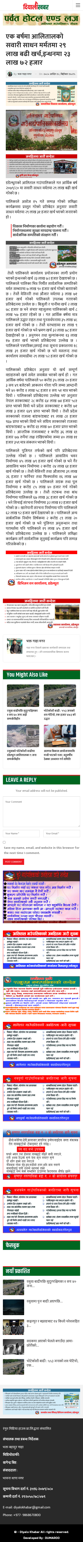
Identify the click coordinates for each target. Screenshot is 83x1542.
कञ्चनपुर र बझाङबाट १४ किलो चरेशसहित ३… (53, 1324)
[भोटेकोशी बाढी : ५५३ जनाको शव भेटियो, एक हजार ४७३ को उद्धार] (60, 695)
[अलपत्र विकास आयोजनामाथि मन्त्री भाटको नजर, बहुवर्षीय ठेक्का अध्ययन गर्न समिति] (60, 736)
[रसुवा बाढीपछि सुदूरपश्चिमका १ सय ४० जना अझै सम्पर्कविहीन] (23, 695)
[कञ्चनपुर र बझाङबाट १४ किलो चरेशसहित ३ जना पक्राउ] (13, 1327)
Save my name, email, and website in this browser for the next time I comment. (41, 850)
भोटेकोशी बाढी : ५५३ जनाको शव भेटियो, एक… (52, 1363)
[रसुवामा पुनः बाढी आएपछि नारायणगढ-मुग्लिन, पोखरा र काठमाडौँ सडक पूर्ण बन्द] (13, 1307)
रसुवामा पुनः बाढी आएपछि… (45, 1301)
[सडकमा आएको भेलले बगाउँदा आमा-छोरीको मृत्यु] (13, 1347)
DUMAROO (52, 1538)
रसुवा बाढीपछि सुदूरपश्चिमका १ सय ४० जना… (51, 1284)
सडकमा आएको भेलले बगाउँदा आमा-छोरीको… (50, 1343)
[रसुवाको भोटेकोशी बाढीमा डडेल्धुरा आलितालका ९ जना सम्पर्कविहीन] (23, 736)
